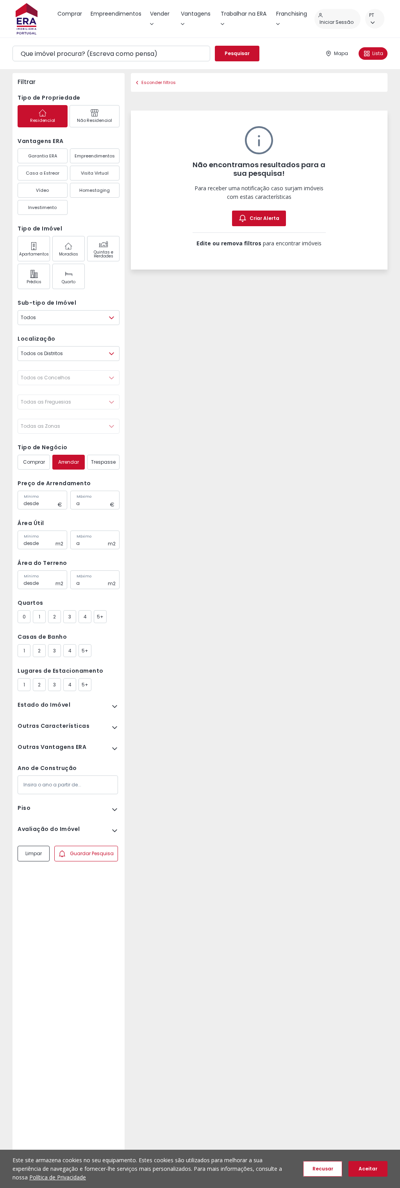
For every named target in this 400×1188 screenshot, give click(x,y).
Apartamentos (34, 254)
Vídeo (42, 190)
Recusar (322, 1168)
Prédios (34, 282)
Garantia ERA (42, 156)
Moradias (68, 254)
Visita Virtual (95, 173)
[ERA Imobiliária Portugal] (27, 18)
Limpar (33, 853)
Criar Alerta (264, 218)
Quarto (68, 282)
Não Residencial (94, 120)
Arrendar (68, 462)
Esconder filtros (158, 82)
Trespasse (103, 462)
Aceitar (368, 1168)
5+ (100, 616)
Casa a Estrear (42, 173)
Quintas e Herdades (103, 254)
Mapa (341, 53)
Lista (377, 53)
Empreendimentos (95, 156)
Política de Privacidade (57, 1177)
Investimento (42, 207)
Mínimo (31, 496)
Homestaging (94, 190)
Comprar (34, 462)
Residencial (42, 120)
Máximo (84, 496)
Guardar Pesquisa (92, 853)
